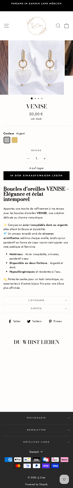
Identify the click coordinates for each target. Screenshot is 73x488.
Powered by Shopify (36, 484)
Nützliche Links (36, 441)
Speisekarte (36, 417)
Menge (36, 150)
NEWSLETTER (36, 429)
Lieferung (36, 300)
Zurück (36, 308)
